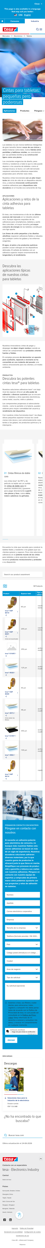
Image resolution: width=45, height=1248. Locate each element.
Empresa (10, 919)
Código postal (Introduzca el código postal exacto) (22, 953)
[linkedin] (10, 1220)
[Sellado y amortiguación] (8, 297)
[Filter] (5, 586)
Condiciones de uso (22, 1235)
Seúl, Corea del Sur (9, 1201)
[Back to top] (40, 1158)
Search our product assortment (17, 574)
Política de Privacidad (26, 1228)
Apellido (10, 903)
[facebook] (5, 1220)
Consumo (14, 21)
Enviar (11, 1040)
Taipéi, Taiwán (7, 1198)
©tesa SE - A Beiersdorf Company (22, 1240)
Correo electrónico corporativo (19, 911)
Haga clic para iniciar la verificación (23, 1032)
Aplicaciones (9, 111)
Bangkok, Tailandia (8, 1208)
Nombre (10, 895)
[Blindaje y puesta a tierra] (34, 317)
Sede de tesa (7, 1179)
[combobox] (22, 928)
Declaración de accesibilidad (13, 1232)
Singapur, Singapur (9, 1205)
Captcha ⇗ (32, 1034)
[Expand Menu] (40, 29)
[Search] (37, 29)
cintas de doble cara (15, 486)
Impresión (15, 1228)
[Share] (6, 615)
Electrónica (18, 36)
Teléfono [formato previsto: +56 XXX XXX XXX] (22, 936)
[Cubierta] (16, 293)
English (27, 15)
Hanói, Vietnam (7, 1212)
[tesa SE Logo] (10, 29)
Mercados (6, 36)
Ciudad (10, 961)
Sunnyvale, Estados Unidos (11, 1190)
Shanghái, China (8, 1194)
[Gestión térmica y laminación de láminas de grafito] (34, 296)
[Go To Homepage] (2, 21)
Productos (24, 111)
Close (37, 4)
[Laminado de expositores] (7, 332)
